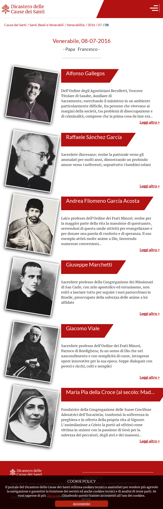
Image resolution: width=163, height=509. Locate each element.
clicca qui (53, 495)
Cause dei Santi (15, 25)
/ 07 (99, 25)
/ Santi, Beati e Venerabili (46, 25)
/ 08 (106, 25)
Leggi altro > (150, 122)
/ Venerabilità (74, 25)
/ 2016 (90, 25)
